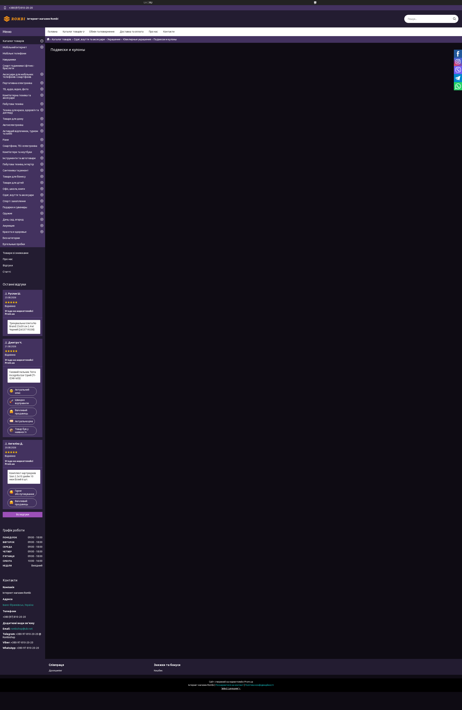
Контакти (169, 31)
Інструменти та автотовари (19, 158)
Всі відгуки (22, 514)
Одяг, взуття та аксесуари (89, 39)
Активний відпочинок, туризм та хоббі (20, 132)
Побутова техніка (13, 104)
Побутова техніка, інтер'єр (18, 164)
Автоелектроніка (13, 125)
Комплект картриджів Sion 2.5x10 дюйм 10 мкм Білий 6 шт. (22, 476)
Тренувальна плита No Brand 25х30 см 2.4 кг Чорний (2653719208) (22, 326)
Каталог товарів (72, 31)
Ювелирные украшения (137, 39)
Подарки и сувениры (15, 207)
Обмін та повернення (101, 31)
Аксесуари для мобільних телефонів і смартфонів (18, 75)
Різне (6, 139)
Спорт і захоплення (14, 201)
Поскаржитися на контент (229, 685)
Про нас (153, 31)
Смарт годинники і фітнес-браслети (18, 67)
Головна (52, 31)
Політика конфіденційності (259, 685)
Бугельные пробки (14, 244)
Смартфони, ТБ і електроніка (20, 145)
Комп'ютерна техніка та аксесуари (17, 96)
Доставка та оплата (131, 31)
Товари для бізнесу (14, 176)
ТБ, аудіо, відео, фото (16, 89)
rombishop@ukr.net (22, 628)
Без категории (11, 238)
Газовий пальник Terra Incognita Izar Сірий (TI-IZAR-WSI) (22, 375)
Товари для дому (13, 118)
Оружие (7, 213)
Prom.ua (248, 682)
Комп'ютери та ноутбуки (17, 152)
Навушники (9, 59)
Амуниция (8, 225)
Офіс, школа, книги (14, 188)
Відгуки (8, 265)
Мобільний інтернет (15, 47)
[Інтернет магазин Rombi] (14, 18)
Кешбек (158, 670)
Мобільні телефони (14, 53)
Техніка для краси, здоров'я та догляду (21, 111)
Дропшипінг (55, 670)
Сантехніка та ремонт (16, 170)
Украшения (113, 39)
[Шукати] (454, 19)
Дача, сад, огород (13, 219)
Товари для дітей (13, 182)
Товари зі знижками (15, 252)
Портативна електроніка (17, 83)
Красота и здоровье (15, 231)
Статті (7, 271)
